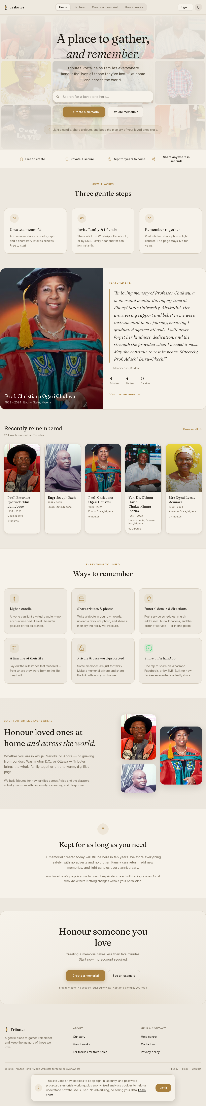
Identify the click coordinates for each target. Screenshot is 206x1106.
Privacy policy (150, 1052)
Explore (79, 7)
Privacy (174, 1068)
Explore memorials (125, 112)
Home (63, 7)
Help (185, 1068)
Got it (163, 1087)
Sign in (185, 7)
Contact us (148, 1044)
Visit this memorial (122, 394)
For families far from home (90, 1052)
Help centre (149, 1036)
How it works (134, 7)
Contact (196, 1068)
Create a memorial (105, 7)
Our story (79, 1036)
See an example (124, 975)
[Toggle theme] (198, 7)
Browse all (190, 429)
